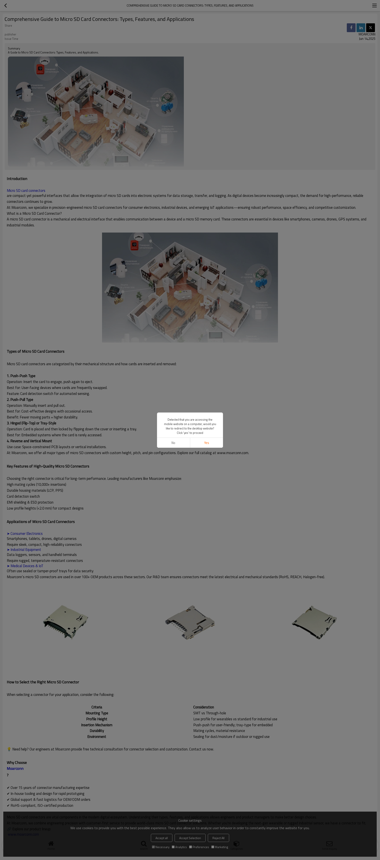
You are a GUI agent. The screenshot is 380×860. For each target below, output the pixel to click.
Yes (206, 442)
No (173, 442)
